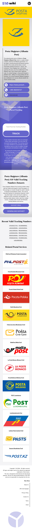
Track (16, 133)
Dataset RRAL (16, 205)
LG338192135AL (13, 233)
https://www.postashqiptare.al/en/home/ (19, 85)
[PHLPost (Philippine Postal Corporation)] (16, 262)
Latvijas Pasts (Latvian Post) (16, 430)
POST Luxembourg (16, 395)
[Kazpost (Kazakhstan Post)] (16, 456)
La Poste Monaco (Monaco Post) (16, 360)
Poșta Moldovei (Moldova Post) (16, 377)
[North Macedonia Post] (16, 315)
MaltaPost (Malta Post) (16, 342)
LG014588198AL (18, 240)
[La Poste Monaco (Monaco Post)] (16, 368)
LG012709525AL (13, 230)
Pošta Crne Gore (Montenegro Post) (16, 324)
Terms (27, 500)
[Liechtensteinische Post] (16, 421)
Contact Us (26, 496)
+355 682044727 (16, 90)
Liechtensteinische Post (16, 413)
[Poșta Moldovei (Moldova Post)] (16, 385)
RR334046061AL (23, 230)
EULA (27, 504)
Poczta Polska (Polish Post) (16, 289)
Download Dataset (16, 211)
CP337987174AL (23, 235)
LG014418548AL (13, 228)
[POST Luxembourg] (16, 403)
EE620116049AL (13, 235)
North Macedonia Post (16, 307)
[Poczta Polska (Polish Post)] (16, 297)
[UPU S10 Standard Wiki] (8, 3)
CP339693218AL (23, 238)
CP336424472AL (13, 238)
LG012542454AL (23, 228)
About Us (26, 484)
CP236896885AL (23, 225)
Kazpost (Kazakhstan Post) (16, 448)
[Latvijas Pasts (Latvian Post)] (16, 438)
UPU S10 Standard (24, 488)
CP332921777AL (13, 225)
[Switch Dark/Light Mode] (29, 3)
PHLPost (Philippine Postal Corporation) (16, 254)
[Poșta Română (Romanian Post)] (16, 279)
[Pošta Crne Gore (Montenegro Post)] (16, 332)
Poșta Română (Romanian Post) (16, 271)
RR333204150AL (23, 233)
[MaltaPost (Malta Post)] (16, 350)
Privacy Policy (25, 492)
